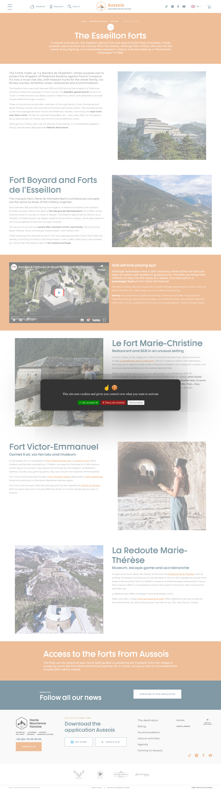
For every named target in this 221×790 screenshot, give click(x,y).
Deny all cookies (114, 402)
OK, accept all (89, 402)
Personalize (136, 402)
